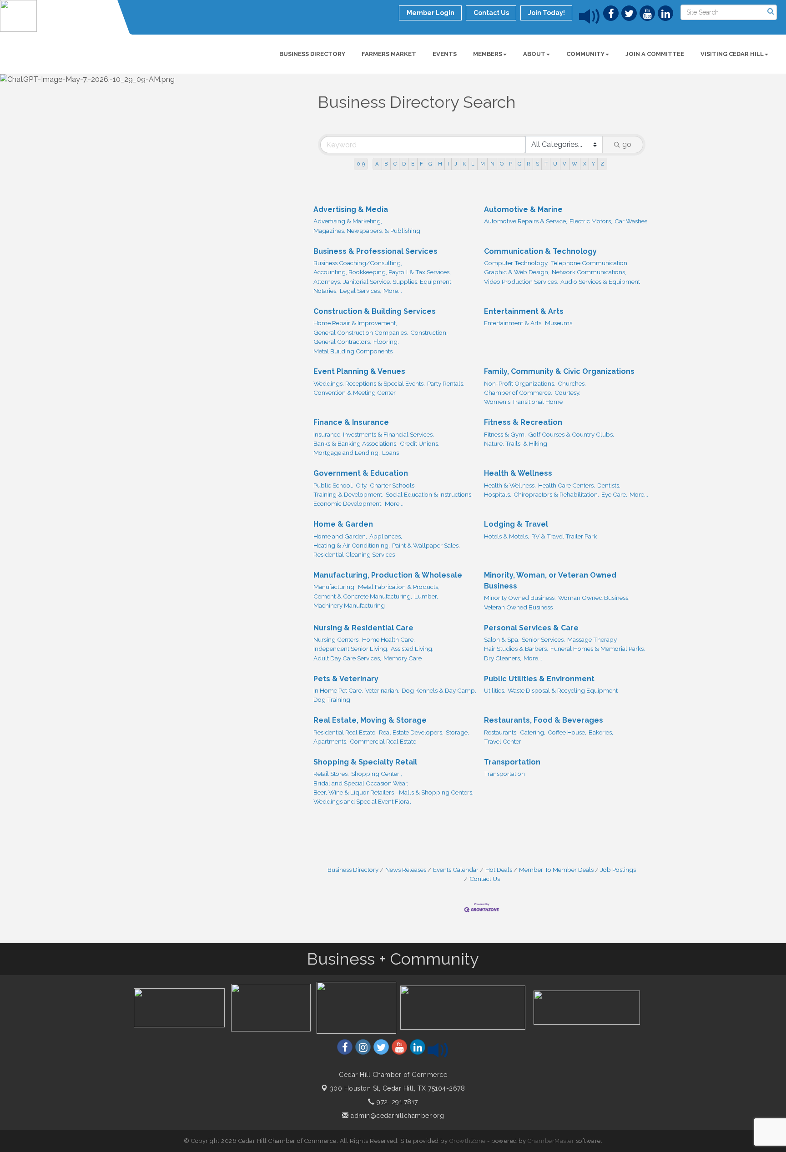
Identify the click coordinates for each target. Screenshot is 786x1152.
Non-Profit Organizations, (519, 383)
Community (585, 53)
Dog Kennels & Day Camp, (439, 690)
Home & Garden (343, 524)
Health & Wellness (518, 473)
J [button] (455, 164)
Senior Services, (543, 639)
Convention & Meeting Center (354, 392)
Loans (390, 452)
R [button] (528, 164)
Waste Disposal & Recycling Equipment (563, 690)
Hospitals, (497, 494)
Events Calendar (456, 869)
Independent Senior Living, (350, 648)
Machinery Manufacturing (349, 605)
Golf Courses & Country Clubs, (571, 434)
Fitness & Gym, (505, 434)
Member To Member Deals (556, 869)
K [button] (464, 164)
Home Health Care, (388, 639)
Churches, (572, 383)
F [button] (421, 164)
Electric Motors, (590, 221)
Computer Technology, (516, 263)
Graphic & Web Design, (516, 272)
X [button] (584, 164)
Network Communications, (589, 272)
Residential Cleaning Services (354, 554)
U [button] (555, 164)
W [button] (574, 164)
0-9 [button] (361, 164)
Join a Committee (654, 53)
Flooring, (386, 341)
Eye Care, (614, 494)
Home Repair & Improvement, (355, 323)
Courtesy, (567, 392)
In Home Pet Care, (338, 690)
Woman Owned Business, (594, 597)
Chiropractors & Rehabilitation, (556, 494)
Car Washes (631, 221)
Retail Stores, (331, 773)
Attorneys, (327, 281)
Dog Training (331, 699)
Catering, (532, 732)
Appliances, (385, 536)
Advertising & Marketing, (347, 221)
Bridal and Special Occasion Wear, (360, 783)
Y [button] (593, 164)
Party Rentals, (445, 383)
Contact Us (484, 878)
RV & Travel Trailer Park (564, 536)
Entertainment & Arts (524, 311)
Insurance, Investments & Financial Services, (373, 434)
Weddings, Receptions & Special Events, (369, 383)
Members (487, 53)
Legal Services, (360, 290)
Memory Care (402, 658)
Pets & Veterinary (345, 678)
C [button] (395, 164)
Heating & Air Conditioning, (351, 545)
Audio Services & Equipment (600, 281)
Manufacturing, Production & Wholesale (387, 575)
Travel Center (502, 741)
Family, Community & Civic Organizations (559, 371)
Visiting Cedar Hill (732, 53)
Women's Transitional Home (523, 401)
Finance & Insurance (351, 422)
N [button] (492, 164)
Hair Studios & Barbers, (516, 648)
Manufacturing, (334, 586)
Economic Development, (348, 503)
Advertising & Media (350, 209)
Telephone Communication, (590, 263)
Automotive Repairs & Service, (525, 221)
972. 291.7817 (396, 1102)
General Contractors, (342, 341)
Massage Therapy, (592, 639)
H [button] (440, 164)
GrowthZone (467, 1140)
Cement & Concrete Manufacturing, (362, 596)
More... (392, 290)
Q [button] (519, 164)
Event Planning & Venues (359, 371)
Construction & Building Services (374, 311)
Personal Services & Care (531, 628)
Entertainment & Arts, (513, 323)
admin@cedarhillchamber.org (396, 1115)
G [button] (430, 164)
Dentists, (608, 485)
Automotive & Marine (523, 209)
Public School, (333, 485)
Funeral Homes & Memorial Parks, (597, 648)
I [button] (448, 164)
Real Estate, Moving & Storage (370, 720)
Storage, (457, 732)
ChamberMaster (551, 1140)
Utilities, (494, 690)
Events (445, 53)
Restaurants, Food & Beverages (543, 720)
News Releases (405, 869)
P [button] (510, 164)
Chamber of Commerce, (518, 392)
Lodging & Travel (516, 524)
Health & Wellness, (510, 485)
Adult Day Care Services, (347, 658)
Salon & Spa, (501, 639)
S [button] (537, 164)
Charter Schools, (393, 485)
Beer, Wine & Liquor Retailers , (355, 792)
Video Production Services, (521, 281)
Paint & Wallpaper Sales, (426, 545)
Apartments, (330, 741)
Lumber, (426, 596)
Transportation (512, 762)
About (534, 53)
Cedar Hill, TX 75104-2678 (397, 1088)
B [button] (386, 164)
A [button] (377, 164)
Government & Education (360, 473)
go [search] (626, 144)
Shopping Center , (376, 773)
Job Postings (618, 869)
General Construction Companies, (360, 332)
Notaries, (325, 290)
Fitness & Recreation (523, 422)
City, (362, 485)
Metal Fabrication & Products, (398, 586)
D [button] (404, 164)
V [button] (564, 164)
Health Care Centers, (566, 485)
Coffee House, (567, 732)
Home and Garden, (340, 536)
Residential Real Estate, (345, 732)
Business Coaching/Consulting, (357, 263)
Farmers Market (389, 53)
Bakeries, (601, 732)
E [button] (412, 164)
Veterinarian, (382, 690)
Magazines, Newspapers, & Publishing (366, 230)
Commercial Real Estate (383, 741)
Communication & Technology (540, 251)
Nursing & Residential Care (363, 628)
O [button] (502, 164)
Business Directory (312, 53)
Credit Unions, (419, 443)
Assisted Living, (412, 648)
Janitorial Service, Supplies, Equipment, (398, 281)
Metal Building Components (353, 351)
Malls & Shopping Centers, (436, 792)
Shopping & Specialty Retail (365, 762)
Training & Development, (348, 494)
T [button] (546, 164)
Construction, (429, 332)
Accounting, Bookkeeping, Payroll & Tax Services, (382, 272)
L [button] (472, 164)
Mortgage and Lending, (346, 452)
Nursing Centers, (336, 639)
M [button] (482, 164)
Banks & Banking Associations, (355, 443)
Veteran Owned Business (518, 607)
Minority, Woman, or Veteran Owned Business (550, 580)
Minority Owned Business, (520, 597)
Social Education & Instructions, (429, 494)
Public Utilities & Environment (539, 678)
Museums (558, 323)
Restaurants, (501, 732)
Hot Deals (498, 869)
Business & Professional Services (375, 251)
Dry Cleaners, (502, 658)
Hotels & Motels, (506, 536)
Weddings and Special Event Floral (362, 801)
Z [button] (602, 164)
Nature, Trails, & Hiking (515, 443)
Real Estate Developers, (411, 732)
